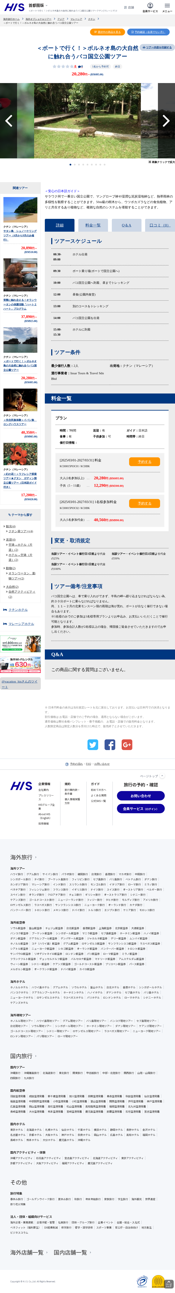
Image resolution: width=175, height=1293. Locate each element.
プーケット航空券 (42, 933)
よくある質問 (98, 795)
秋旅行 (78, 1199)
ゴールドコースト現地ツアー (26, 1031)
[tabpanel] (87, 120)
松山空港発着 (74, 1106)
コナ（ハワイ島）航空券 (46, 943)
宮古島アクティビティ (76, 1158)
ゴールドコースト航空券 (88, 964)
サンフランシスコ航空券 (122, 943)
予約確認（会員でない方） (150, 32)
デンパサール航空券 (72, 938)
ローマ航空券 (110, 953)
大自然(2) (12, 586)
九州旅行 (29, 1078)
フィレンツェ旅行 (39, 889)
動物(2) (11, 568)
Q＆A (126, 225)
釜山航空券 (35, 928)
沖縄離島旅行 (31, 1073)
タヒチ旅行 (112, 899)
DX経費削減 (51, 1227)
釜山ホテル (96, 987)
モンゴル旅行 (98, 884)
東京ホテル (16, 1129)
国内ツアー (17, 1067)
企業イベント (105, 1222)
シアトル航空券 (19, 948)
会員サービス (150, 10)
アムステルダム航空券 (131, 959)
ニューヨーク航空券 (43, 948)
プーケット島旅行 (58, 879)
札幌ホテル (51, 1129)
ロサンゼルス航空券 (93, 943)
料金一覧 (93, 225)
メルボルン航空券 (20, 969)
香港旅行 (110, 874)
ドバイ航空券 (68, 969)
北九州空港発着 (137, 1106)
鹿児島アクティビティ (100, 1163)
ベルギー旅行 (154, 889)
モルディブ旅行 (131, 899)
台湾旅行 (96, 874)
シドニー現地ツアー (58, 1031)
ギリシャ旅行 (93, 894)
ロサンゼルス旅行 (20, 905)
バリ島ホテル (151, 992)
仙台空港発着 (152, 1096)
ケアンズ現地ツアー (150, 1026)
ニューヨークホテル (21, 997)
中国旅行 (140, 874)
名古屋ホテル (18, 1134)
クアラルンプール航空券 (43, 938)
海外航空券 (17, 922)
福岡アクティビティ (73, 1163)
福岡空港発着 (117, 1106)
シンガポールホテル (150, 987)
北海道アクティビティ (105, 1158)
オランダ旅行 (36, 894)
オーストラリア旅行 (115, 894)
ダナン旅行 (150, 879)
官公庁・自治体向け (126, 1227)
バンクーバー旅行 (20, 910)
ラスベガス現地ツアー (116, 1031)
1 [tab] (70, 164)
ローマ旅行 (134, 884)
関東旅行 (78, 1073)
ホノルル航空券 (19, 943)
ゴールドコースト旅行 (41, 899)
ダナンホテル (113, 992)
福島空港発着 (18, 1101)
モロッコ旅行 (147, 910)
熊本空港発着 (55, 1111)
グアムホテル (60, 987)
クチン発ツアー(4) (21, 531)
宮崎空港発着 (74, 1111)
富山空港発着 (98, 1101)
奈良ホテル (84, 1134)
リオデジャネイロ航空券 (48, 953)
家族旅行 (109, 1199)
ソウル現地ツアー (41, 1026)
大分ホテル (49, 1140)
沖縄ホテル (84, 1140)
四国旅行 (15, 1078)
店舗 (131, 7)
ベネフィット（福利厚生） (25, 1227)
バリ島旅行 (115, 879)
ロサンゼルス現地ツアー (87, 1031)
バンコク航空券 (19, 933)
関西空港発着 (117, 1101)
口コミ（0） (160, 225)
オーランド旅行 (117, 905)
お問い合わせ (102, 763)
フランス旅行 (60, 889)
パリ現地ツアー (45, 1036)
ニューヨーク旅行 (94, 905)
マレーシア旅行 (41, 884)
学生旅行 (123, 1199)
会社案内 (43, 789)
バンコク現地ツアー (121, 1020)
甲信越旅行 (92, 1073)
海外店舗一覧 (27, 1252)
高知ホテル (132, 1134)
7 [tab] (96, 164)
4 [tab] (83, 164)
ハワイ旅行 (16, 874)
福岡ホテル (149, 1134)
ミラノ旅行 (150, 884)
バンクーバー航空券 (112, 948)
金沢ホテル (149, 1129)
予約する (145, 462)
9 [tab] (104, 164)
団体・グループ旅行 (83, 1222)
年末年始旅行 (93, 1199)
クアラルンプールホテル (46, 992)
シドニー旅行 (138, 894)
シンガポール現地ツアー (69, 1026)
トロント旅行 (42, 910)
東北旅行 (64, 1073)
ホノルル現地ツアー (21, 1020)
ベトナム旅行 (133, 879)
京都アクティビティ (21, 1163)
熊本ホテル (32, 1140)
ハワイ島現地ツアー (47, 1020)
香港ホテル (129, 987)
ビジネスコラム (19, 1232)
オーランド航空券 (87, 948)
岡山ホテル (100, 1134)
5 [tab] (87, 164)
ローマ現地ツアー (68, 1036)
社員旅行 (63, 1222)
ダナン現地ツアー (125, 1026)
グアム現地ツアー (73, 1020)
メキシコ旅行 (61, 910)
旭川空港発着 (77, 1096)
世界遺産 (150, 1199)
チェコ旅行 (75, 894)
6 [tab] (92, 164)
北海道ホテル (34, 1129)
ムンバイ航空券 (138, 938)
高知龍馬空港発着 (95, 1106)
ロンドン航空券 (74, 953)
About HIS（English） (45, 816)
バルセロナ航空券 (81, 959)
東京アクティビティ (132, 1158)
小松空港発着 (79, 1101)
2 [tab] (75, 164)
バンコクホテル (19, 992)
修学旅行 (66, 1227)
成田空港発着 (36, 1096)
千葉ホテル (84, 1129)
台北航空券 (72, 928)
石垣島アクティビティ (48, 1158)
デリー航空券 (118, 938)
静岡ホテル (116, 1129)
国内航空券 (17, 1090)
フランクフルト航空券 (23, 959)
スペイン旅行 (17, 894)
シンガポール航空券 (67, 933)
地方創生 (146, 1227)
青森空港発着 (114, 1096)
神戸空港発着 (154, 1101)
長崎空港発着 (18, 1111)
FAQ (88, 763)
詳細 (60, 225)
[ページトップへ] (162, 775)
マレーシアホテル (21, 624)
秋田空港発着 (133, 1096)
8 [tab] (100, 164)
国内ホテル (17, 1124)
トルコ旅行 (94, 910)
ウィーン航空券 (19, 964)
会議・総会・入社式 (128, 1222)
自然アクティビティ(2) (22, 594)
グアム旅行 (32, 874)
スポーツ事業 (104, 1227)
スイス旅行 (113, 889)
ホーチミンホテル (73, 992)
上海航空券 (105, 928)
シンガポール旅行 (20, 879)
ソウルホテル (79, 987)
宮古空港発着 (152, 1111)
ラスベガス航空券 (150, 943)
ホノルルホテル (19, 987)
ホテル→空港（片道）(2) (20, 557)
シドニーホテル (152, 997)
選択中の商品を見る (109, 32)
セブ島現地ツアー (146, 1020)
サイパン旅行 (50, 874)
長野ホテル (132, 1129)
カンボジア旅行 (19, 884)
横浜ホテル (100, 1129)
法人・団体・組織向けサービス (31, 1216)
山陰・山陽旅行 (146, 1073)
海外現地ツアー (20, 1015)
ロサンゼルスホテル (48, 997)
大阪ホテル (51, 1134)
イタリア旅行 (117, 884)
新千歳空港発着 (57, 1096)
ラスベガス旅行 (43, 905)
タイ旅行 (39, 879)
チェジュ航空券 (54, 928)
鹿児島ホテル (66, 1140)
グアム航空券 (70, 943)
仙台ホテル (67, 1129)
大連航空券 (137, 928)
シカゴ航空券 (65, 948)
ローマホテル (132, 997)
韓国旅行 (83, 874)
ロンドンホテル (112, 997)
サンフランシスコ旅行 (68, 905)
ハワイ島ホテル (41, 987)
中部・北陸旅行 (111, 1073)
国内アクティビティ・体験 (27, 1152)
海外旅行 (21, 857)
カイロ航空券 (87, 969)
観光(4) (11, 526)
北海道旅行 (49, 1073)
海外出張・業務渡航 (21, 1222)
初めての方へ (98, 789)
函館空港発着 (95, 1096)
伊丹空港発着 (135, 1101)
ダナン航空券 (18, 938)
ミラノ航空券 (129, 953)
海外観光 (136, 1199)
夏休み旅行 (64, 1199)
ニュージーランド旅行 (70, 899)
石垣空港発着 (133, 1111)
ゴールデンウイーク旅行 (40, 1199)
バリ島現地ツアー (96, 1020)
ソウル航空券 (18, 928)
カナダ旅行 (136, 905)
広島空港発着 (18, 1106)
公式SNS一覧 (98, 801)
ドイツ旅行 (96, 889)
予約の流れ (76, 763)
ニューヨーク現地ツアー (147, 1031)
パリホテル (93, 997)
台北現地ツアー (19, 1026)
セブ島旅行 (99, 879)
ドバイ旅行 (78, 910)
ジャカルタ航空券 (97, 938)
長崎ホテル (16, 1140)
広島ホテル (116, 1134)
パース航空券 (136, 964)
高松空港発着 (55, 1106)
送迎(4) (11, 539)
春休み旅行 (16, 1199)
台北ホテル (112, 987)
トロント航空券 (136, 948)
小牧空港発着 (60, 1101)
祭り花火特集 (18, 1204)
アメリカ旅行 (150, 899)
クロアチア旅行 (57, 894)
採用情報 (43, 823)
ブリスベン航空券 (115, 964)
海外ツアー (17, 868)
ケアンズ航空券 (62, 964)
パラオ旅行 (67, 874)
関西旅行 (129, 1073)
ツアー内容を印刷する (159, 47)
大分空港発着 (36, 1111)
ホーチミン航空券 (130, 933)
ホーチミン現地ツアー (99, 1026)
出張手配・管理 (46, 1222)
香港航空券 (89, 928)
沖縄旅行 (15, 1073)
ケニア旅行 (129, 910)
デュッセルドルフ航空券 (53, 959)
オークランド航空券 (45, 969)
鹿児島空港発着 (94, 1111)
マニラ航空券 (90, 933)
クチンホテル (18, 609)
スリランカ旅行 (78, 884)
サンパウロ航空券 (20, 953)
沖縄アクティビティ (21, 1158)
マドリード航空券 (105, 959)
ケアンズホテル (19, 1002)
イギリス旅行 (79, 889)
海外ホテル (17, 981)
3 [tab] (79, 164)
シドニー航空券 (40, 964)
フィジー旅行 (94, 899)
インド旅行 (59, 884)
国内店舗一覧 (70, 1252)
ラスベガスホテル (73, 997)
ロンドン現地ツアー (21, 1036)
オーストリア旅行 (133, 889)
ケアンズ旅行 (18, 899)
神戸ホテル (67, 1134)
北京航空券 (121, 928)
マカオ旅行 (125, 874)
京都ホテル (35, 1134)
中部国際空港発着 (39, 1101)
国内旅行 (21, 1056)
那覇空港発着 (114, 1111)
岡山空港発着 (36, 1106)
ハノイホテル (95, 992)
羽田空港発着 (18, 1096)
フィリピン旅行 (81, 879)
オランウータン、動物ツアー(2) (22, 576)
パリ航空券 (93, 953)
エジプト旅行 (112, 910)
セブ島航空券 (108, 933)
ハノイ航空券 (151, 933)
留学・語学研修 (84, 1227)
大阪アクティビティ (47, 1163)
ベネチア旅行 (18, 889)
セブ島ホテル (132, 992)
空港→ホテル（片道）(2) (20, 547)
